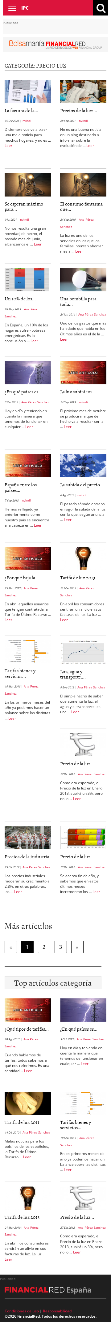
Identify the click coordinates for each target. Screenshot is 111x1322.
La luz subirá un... (78, 391)
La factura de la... (21, 110)
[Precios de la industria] (28, 837)
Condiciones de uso (22, 1311)
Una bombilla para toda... (78, 301)
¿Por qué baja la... (22, 577)
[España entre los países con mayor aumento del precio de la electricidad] (28, 465)
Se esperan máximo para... (24, 206)
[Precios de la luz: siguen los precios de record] (83, 91)
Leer (8, 145)
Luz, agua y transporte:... (73, 674)
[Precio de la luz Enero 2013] (83, 744)
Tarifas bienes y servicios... (20, 673)
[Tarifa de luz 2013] (83, 558)
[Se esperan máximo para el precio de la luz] (28, 184)
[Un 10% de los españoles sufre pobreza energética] (28, 279)
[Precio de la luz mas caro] (83, 837)
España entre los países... (21, 487)
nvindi (27, 120)
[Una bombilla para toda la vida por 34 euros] (83, 279)
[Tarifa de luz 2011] (28, 1102)
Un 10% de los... (20, 298)
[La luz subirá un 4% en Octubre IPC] (83, 372)
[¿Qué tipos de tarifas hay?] (28, 1009)
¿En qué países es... (23, 391)
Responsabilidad (57, 1311)
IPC (25, 8)
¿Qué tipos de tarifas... (27, 1028)
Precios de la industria (27, 856)
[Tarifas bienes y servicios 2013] (28, 651)
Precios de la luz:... (78, 110)
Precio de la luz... (77, 763)
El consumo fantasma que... (81, 206)
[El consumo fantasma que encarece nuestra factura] (83, 184)
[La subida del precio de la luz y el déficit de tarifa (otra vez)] (83, 465)
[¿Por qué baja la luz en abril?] (28, 558)
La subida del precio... (82, 484)
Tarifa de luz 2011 (22, 1122)
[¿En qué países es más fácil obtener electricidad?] (28, 372)
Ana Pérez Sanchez (92, 314)
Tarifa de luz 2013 (77, 577)
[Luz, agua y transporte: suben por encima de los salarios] (83, 651)
